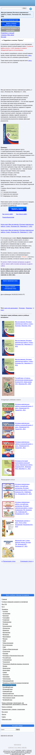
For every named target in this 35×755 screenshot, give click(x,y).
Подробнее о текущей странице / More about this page (7, 35)
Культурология (7, 626)
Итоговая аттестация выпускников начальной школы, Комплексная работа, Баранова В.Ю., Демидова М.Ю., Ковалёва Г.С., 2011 (24, 464)
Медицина (6, 634)
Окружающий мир (8, 681)
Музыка (5, 638)
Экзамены (5, 609)
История (5, 624)
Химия (5, 672)
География (6, 617)
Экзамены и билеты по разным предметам (16, 683)
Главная (4, 599)
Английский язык (8, 687)
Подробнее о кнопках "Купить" (13, 40)
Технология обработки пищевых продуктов (16, 664)
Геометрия (6, 620)
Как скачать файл (7, 214)
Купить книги (17, 209)
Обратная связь (6, 719)
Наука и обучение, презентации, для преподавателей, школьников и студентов (14, 703)
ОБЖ (4, 641)
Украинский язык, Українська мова (13, 695)
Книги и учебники (7, 707)
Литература (6, 628)
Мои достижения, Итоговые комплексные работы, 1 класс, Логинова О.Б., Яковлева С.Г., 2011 (24, 362)
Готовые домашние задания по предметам (15, 602)
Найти (4, 717)
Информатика (7, 622)
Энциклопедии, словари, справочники (13, 709)
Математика (6, 632)
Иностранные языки (9, 697)
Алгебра (5, 611)
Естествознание (8, 645)
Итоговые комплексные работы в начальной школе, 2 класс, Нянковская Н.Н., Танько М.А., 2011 (24, 426)
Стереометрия (7, 660)
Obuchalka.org (9, 750)
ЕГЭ (3, 607)
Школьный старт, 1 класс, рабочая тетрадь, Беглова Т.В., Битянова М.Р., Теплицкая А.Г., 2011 (23, 543)
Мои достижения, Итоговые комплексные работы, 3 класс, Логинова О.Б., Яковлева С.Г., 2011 (24, 343)
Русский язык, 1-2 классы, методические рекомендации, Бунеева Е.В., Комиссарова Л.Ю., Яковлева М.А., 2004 (24, 381)
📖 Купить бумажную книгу (10, 20)
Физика (5, 666)
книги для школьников (11, 308)
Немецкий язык (7, 691)
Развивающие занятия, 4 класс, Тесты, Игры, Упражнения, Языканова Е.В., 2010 (24, 523)
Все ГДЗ (4, 604)
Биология (6, 615)
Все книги (5, 712)
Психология (6, 651)
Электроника (7, 678)
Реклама (5, 653)
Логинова (22, 308)
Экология (6, 674)
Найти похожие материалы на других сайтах (10, 29)
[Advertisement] (13, 77)
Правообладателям (8, 217)
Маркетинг (6, 630)
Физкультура (6, 668)
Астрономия (6, 613)
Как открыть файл (21, 214)
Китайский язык (7, 699)
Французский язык (8, 693)
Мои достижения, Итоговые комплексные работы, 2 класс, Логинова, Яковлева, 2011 (24, 323)
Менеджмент (7, 636)
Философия (6, 670)
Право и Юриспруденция (10, 649)
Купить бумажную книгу (10, 280)
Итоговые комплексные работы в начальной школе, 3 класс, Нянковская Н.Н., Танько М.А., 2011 (24, 407)
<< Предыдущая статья (8, 561)
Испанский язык (8, 689)
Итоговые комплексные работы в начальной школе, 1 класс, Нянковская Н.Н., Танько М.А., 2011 (24, 444)
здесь (29, 55)
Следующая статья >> (27, 561)
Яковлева (29, 308)
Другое (4, 714)
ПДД (4, 647)
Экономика (6, 676)
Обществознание (8, 643)
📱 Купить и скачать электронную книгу (10, 24)
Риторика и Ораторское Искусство (13, 655)
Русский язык (7, 657)
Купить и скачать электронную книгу (10, 287)
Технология (6, 662)
